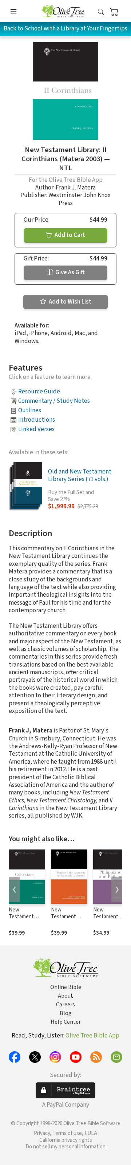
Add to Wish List (69, 301)
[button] (101, 12)
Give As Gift (69, 272)
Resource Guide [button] (39, 391)
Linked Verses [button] (36, 429)
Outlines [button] (29, 410)
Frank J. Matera (76, 187)
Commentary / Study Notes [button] (54, 401)
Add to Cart (69, 235)
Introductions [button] (36, 420)
